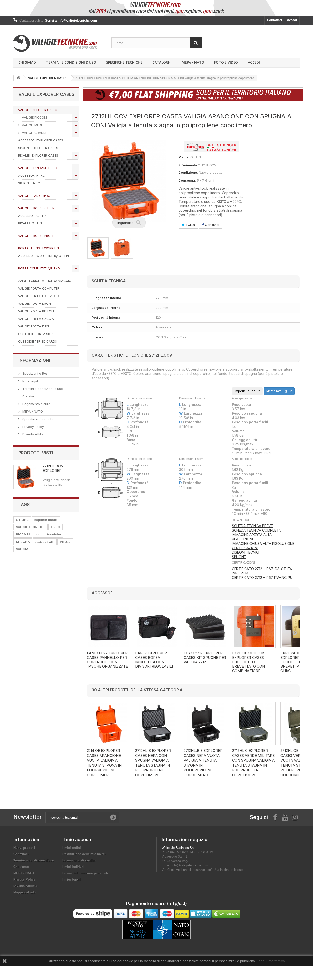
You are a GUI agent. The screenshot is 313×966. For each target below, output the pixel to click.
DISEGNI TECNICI (245, 552)
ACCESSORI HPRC (31, 175)
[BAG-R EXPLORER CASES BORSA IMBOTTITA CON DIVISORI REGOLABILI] (157, 626)
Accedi (292, 20)
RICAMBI (23, 534)
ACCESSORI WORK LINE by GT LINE (44, 256)
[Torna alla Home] (18, 78)
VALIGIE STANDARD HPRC (37, 168)
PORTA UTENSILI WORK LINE (39, 248)
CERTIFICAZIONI (245, 548)
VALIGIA (22, 549)
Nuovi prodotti (24, 848)
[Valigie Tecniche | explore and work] (58, 43)
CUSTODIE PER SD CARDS (37, 341)
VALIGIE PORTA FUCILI (34, 326)
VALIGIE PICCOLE (34, 117)
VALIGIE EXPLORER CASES (37, 110)
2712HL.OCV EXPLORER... (54, 468)
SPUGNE (239, 557)
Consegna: (187, 180)
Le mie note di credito (79, 860)
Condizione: (188, 172)
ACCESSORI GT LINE (33, 216)
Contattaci (274, 20)
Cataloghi (162, 62)
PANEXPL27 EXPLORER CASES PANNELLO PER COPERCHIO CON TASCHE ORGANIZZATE (107, 660)
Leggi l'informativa (271, 961)
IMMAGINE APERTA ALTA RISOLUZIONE (252, 537)
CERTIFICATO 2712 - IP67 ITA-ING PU (262, 577)
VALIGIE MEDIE (32, 125)
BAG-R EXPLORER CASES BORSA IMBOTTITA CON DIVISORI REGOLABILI (154, 660)
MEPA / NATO (193, 62)
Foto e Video (226, 62)
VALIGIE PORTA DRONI (35, 303)
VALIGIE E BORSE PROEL (36, 236)
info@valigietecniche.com (190, 865)
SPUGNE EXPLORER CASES (38, 148)
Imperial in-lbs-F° (247, 391)
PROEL (65, 542)
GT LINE (22, 520)
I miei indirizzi (73, 867)
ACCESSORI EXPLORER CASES (40, 140)
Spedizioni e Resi (35, 373)
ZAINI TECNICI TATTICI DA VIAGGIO (44, 281)
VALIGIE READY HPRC (34, 196)
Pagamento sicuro (36, 404)
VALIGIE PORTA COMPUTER (38, 288)
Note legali (30, 381)
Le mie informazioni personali (85, 873)
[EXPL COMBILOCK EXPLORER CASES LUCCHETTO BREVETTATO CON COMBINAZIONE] (254, 626)
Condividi (211, 225)
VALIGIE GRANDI (33, 133)
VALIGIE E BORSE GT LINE (37, 208)
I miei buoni (71, 879)
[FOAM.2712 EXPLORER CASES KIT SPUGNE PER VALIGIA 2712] (205, 626)
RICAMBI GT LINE (31, 223)
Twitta (190, 225)
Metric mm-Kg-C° (279, 391)
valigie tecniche (48, 534)
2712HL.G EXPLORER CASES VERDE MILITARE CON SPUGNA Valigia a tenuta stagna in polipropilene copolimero (253, 762)
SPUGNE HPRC (29, 183)
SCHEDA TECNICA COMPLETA (256, 530)
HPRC (55, 527)
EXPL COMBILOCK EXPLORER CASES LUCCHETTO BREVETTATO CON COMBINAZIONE (248, 662)
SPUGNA (23, 542)
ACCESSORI (44, 542)
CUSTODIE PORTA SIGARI (37, 334)
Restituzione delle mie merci (84, 854)
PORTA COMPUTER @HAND (39, 268)
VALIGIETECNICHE (30, 527)
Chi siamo (27, 62)
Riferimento (188, 165)
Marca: (184, 157)
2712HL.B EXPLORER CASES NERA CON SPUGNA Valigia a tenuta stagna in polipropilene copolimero (153, 762)
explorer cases (46, 520)
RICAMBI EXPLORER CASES (38, 155)
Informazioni (34, 360)
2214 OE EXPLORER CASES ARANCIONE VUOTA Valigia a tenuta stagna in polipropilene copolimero (104, 762)
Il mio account (77, 839)
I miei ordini (71, 848)
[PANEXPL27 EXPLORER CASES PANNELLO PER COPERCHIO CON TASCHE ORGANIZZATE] (108, 626)
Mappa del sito (24, 892)
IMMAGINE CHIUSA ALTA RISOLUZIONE (263, 543)
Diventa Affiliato (34, 434)
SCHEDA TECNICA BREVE (252, 526)
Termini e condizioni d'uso (71, 62)
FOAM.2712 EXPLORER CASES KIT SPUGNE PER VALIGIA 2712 (205, 657)
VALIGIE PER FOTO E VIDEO (38, 296)
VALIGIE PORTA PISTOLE (36, 311)
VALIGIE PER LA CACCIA (36, 319)
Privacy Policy (33, 427)
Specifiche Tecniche (124, 62)
